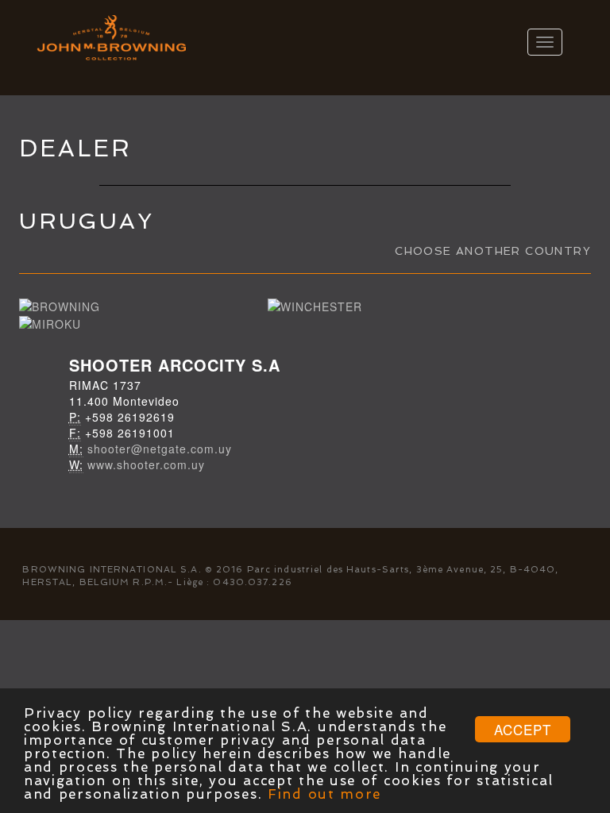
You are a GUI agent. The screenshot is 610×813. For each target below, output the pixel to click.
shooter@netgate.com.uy (159, 449)
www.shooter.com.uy (146, 464)
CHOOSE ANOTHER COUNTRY (493, 251)
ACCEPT (522, 729)
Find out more (324, 794)
